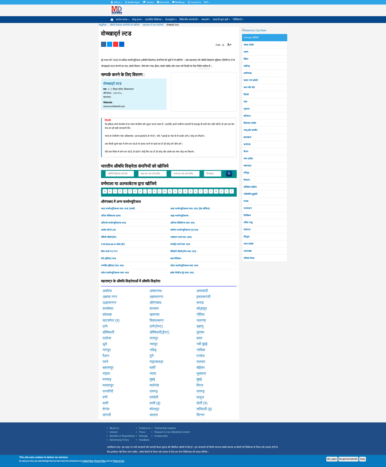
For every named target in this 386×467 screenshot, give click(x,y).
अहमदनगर (156, 297)
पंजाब (246, 201)
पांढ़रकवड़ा (156, 362)
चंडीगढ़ (247, 66)
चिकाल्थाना (157, 320)
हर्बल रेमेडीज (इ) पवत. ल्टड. (182, 272)
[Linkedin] (121, 44)
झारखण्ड (247, 137)
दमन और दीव (249, 87)
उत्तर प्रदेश (248, 243)
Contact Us (196, 2)
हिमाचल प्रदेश (250, 123)
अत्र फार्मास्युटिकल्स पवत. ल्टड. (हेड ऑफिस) (190, 208)
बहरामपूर (108, 367)
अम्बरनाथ (156, 291)
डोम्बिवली (108, 332)
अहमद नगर (110, 297)
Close (362, 459)
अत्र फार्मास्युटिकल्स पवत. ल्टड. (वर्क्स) (118, 208)
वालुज (200, 397)
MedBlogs (180, 2)
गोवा (245, 101)
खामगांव (155, 314)
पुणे (152, 356)
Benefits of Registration (122, 436)
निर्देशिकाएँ (237, 19)
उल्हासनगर (109, 302)
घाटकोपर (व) (111, 320)
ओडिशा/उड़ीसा (250, 186)
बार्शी (152, 367)
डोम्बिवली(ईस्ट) (159, 332)
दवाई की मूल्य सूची (221, 19)
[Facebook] (103, 44)
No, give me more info (348, 459)
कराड (200, 302)
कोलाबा (107, 314)
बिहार (246, 58)
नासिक (200, 350)
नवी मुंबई (201, 344)
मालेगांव (154, 385)
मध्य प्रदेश (248, 158)
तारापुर (154, 338)
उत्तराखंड (248, 251)
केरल (246, 151)
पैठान (106, 356)
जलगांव (201, 320)
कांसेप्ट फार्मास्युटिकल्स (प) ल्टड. (184, 229)
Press (142, 432)
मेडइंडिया (103, 24)
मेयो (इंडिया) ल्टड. (108, 258)
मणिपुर (246, 172)
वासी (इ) (155, 403)
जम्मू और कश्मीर (250, 130)
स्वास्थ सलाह (122, 19)
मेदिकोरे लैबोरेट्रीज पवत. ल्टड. (183, 251)
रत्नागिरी (108, 391)
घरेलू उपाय (136, 19)
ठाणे (105, 326)
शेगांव (106, 409)
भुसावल (201, 373)
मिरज (199, 385)
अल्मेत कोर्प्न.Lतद (108, 229)
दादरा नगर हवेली (251, 80)
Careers (150, 2)
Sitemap (143, 436)
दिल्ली (246, 94)
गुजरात (247, 108)
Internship (164, 2)
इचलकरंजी (203, 297)
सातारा (154, 415)
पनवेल (200, 356)
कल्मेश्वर (108, 308)
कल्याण (154, 308)
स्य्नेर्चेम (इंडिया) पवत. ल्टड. (112, 265)
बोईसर (200, 367)
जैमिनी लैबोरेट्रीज (108, 237)
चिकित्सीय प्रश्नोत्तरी (188, 19)
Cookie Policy (87, 461)
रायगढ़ (154, 391)
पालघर (200, 362)
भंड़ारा (106, 373)
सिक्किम (247, 215)
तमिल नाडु (248, 222)
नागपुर (107, 350)
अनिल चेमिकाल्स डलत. (111, 215)
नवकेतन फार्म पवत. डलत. (181, 237)
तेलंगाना (247, 229)
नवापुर (154, 344)
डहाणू (200, 326)
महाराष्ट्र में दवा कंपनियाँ (153, 24)
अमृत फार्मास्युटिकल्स (179, 215)
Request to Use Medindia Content (172, 432)
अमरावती (202, 291)
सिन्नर (200, 415)
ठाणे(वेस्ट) (156, 326)
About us (114, 428)
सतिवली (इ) (204, 409)
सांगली (107, 415)
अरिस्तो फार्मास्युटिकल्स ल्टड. (113, 222)
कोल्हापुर (201, 308)
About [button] (117, 2)
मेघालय (247, 179)
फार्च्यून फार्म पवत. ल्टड (180, 244)
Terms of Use (118, 461)
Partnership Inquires (165, 428)
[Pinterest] (115, 44)
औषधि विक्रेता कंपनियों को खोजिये (124, 24)
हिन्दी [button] (206, 2)
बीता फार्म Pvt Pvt (109, 251)
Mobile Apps (134, 2)
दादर (199, 338)
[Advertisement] (204, 91)
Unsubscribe (161, 436)
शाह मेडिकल (175, 258)
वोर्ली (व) (201, 403)
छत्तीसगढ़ (248, 73)
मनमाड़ (107, 379)
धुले (105, 344)
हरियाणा (247, 115)
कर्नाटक (247, 144)
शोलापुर (154, 409)
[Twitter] (109, 44)
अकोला (107, 291)
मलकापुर (108, 385)
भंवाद (153, 373)
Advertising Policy (119, 439)
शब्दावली (205, 19)
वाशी (105, 403)
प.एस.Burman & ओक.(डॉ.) (113, 244)
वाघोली (154, 397)
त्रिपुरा (247, 236)
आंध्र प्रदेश (249, 44)
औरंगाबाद (155, 302)
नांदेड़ (153, 350)
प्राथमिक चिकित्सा (153, 19)
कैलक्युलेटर (170, 19)
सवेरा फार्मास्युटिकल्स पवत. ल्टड (184, 265)
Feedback (144, 439)
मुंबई (152, 379)
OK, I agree (332, 459)
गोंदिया (200, 314)
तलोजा (107, 338)
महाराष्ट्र (247, 165)
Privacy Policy (99, 461)
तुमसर (200, 332)
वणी (105, 397)
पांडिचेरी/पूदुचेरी (250, 194)
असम (246, 51)
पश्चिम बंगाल (249, 258)
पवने (105, 362)
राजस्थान (248, 208)
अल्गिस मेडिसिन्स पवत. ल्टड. (182, 222)
